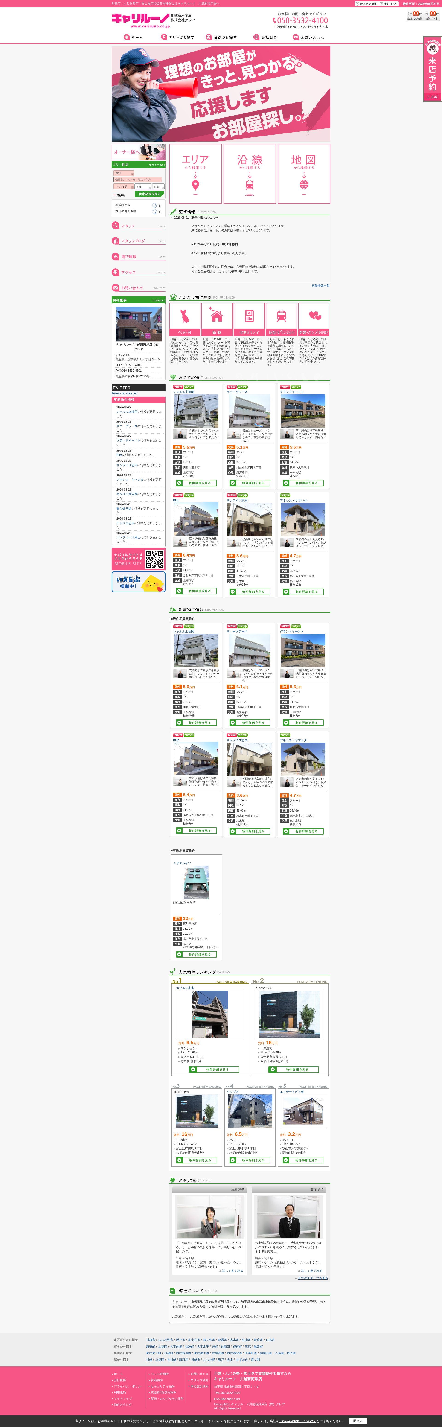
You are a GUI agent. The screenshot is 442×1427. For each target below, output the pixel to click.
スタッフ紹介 (200, 1380)
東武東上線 (153, 1353)
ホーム (118, 1374)
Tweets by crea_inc (124, 393)
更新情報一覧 (321, 285)
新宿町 (150, 1346)
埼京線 (291, 1353)
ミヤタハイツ (182, 863)
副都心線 (266, 1353)
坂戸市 (180, 1340)
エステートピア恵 (292, 1091)
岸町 (215, 1346)
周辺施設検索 (200, 1386)
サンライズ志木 (237, 500)
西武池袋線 (234, 1353)
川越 (149, 1359)
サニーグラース (237, 392)
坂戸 (221, 1359)
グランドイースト (292, 392)
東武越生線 (201, 1353)
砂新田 (225, 1346)
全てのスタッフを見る (313, 1278)
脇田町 (258, 1346)
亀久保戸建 (123, 508)
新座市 (258, 1340)
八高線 (279, 1353)
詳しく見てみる (232, 1271)
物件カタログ (123, 1404)
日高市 (270, 1340)
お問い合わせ (200, 1374)
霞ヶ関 (255, 1359)
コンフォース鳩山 (128, 537)
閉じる (357, 1421)
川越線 (168, 1353)
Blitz (176, 500)
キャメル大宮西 (126, 494)
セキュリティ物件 (163, 1386)
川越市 (150, 1340)
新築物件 (157, 1380)
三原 (248, 1346)
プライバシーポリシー (129, 1386)
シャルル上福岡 (183, 392)
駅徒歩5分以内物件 (163, 1392)
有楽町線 (251, 1353)
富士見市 (194, 1340)
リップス (233, 1091)
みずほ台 (242, 1359)
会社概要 (120, 1380)
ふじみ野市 (165, 1340)
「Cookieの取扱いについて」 (297, 1421)
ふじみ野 (209, 1359)
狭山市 (246, 1340)
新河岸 (183, 1359)
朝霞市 (222, 1340)
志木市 (234, 1340)
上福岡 (162, 1346)
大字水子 (203, 1346)
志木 (230, 1359)
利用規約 (120, 1392)
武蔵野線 (218, 1353)
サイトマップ (123, 1398)
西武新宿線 (183, 1353)
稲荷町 (237, 1346)
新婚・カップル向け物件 (167, 1398)
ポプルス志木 (185, 988)
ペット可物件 (160, 1374)
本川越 (171, 1359)
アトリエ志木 (125, 523)
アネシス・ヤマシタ (293, 500)
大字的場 (176, 1346)
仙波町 (189, 1346)
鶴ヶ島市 (209, 1340)
